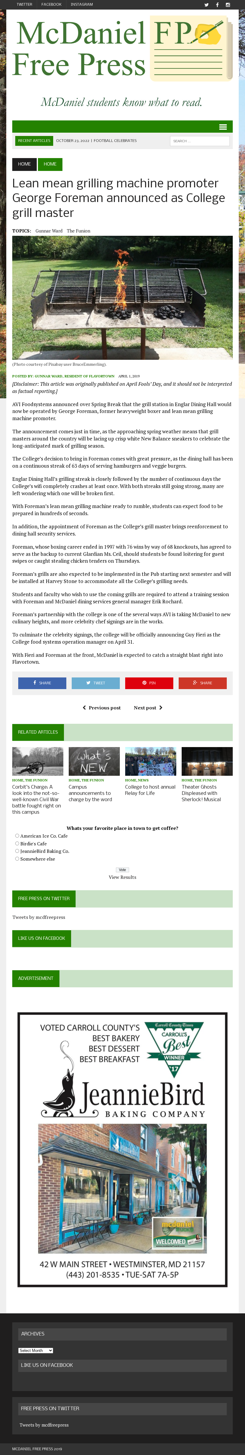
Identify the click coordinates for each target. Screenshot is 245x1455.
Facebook (52, 5)
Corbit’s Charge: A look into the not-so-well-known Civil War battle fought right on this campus (36, 799)
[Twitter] (206, 5)
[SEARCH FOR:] (200, 141)
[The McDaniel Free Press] (122, 49)
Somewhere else (37, 859)
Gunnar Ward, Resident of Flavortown (75, 376)
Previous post (105, 707)
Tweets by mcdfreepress (38, 917)
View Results (122, 877)
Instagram (82, 5)
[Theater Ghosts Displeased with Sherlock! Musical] (207, 771)
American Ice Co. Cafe (44, 836)
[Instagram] (228, 5)
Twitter (24, 5)
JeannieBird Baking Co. (44, 851)
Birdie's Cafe (33, 843)
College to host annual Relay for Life (150, 790)
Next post (145, 707)
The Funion (78, 231)
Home (17, 780)
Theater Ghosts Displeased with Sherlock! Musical (201, 793)
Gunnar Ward (49, 231)
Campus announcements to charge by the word (90, 793)
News (143, 780)
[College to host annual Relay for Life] (150, 771)
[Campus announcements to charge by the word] (94, 772)
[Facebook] (217, 5)
